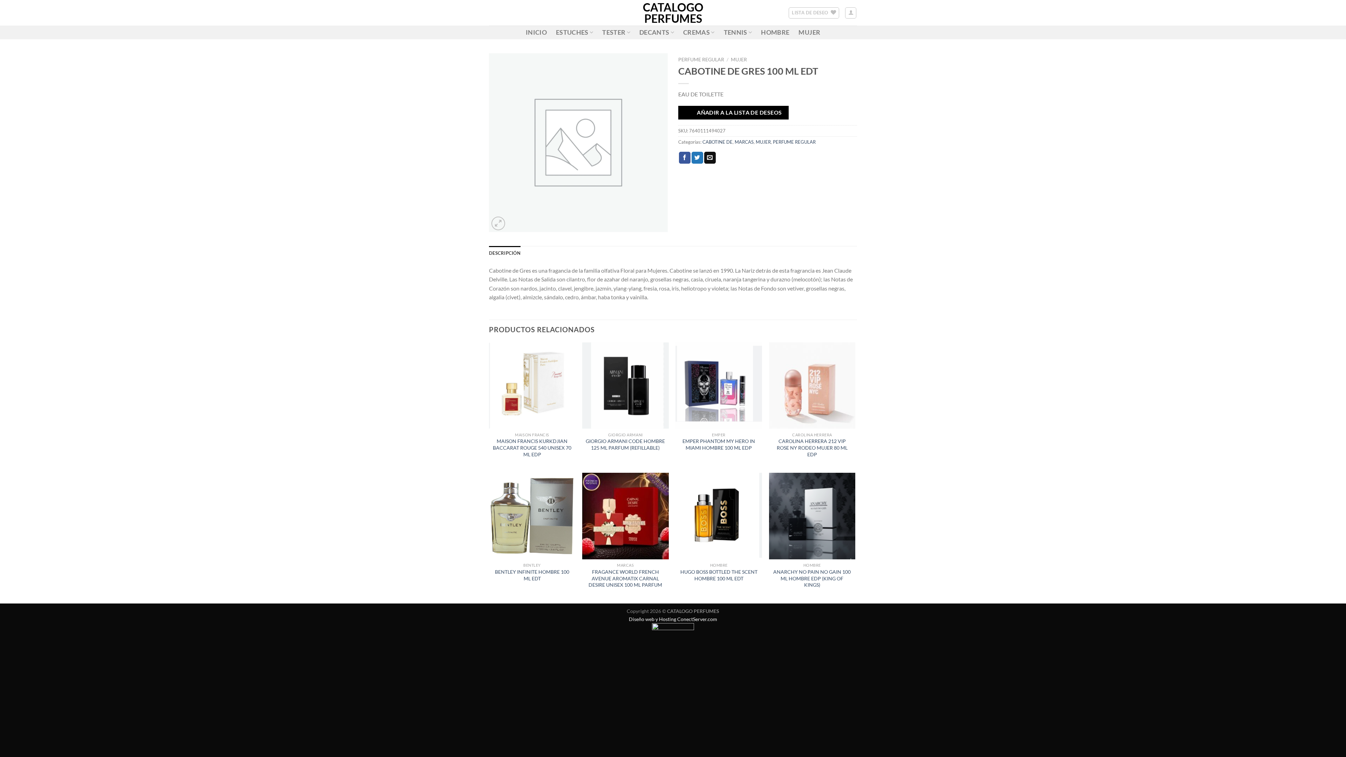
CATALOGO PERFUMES (673, 13)
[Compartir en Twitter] (697, 158)
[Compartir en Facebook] (685, 158)
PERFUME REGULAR (701, 59)
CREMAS (696, 32)
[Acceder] (850, 13)
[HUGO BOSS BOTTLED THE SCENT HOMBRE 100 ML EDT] (718, 516)
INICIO (536, 32)
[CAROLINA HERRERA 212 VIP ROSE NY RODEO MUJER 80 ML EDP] (812, 385)
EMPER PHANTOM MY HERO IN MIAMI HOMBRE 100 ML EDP (718, 444)
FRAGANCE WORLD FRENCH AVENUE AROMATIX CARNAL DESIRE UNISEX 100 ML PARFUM (625, 578)
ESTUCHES (572, 32)
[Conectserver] (673, 630)
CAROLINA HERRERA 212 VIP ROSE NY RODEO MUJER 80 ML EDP (812, 447)
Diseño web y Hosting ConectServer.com (673, 619)
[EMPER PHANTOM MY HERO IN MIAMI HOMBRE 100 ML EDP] (718, 385)
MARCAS (744, 142)
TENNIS (735, 32)
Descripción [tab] (505, 253)
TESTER (613, 32)
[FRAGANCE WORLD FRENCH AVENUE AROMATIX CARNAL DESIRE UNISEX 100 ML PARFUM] (625, 516)
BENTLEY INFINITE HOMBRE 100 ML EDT (532, 575)
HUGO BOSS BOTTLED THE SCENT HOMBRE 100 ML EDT (718, 575)
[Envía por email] (710, 158)
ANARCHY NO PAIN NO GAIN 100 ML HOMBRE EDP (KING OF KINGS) (812, 578)
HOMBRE (775, 32)
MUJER (809, 32)
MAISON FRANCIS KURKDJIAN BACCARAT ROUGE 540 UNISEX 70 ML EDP (532, 447)
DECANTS (654, 32)
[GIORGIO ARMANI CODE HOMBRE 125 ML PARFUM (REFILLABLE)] (625, 385)
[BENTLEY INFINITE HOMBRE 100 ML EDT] (532, 516)
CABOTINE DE (717, 142)
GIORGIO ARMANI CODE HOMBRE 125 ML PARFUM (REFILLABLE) (625, 444)
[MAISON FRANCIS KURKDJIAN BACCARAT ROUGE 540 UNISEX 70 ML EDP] (532, 385)
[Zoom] (498, 223)
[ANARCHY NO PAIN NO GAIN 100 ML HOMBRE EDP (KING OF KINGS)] (812, 516)
